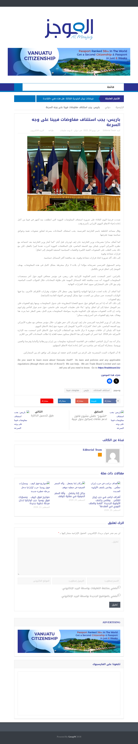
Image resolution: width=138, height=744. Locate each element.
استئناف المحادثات (101, 390)
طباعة (51, 130)
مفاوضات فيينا (72, 390)
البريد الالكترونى (37, 130)
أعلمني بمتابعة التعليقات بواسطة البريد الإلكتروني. (90, 588)
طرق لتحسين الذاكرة (42, 415)
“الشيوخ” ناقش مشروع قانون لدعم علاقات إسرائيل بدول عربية (89, 417)
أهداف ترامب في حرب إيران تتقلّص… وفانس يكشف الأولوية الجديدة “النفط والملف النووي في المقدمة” (104, 502)
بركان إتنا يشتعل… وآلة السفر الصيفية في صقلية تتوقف (70, 495)
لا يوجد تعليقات (66, 130)
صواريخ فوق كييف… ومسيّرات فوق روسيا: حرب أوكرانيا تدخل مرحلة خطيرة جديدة (34, 500)
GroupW (72, 737)
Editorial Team (109, 130)
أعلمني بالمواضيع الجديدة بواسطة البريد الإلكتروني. (89, 596)
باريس (86, 390)
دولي (76, 130)
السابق (98, 411)
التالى (39, 411)
